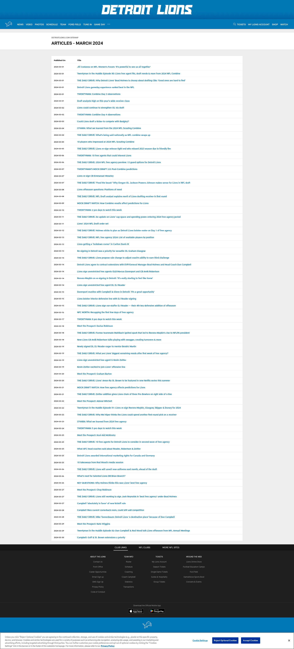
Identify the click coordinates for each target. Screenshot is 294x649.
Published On (59, 60)
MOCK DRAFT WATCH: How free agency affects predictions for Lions (111, 387)
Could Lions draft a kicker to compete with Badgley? (103, 121)
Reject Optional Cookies (225, 640)
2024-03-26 (59, 469)
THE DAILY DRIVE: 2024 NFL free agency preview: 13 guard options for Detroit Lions (119, 162)
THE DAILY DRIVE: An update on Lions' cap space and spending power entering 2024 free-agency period (129, 217)
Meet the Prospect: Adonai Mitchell (94, 401)
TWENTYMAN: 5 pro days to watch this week (99, 428)
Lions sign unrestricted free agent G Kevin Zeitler (101, 360)
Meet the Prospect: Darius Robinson (95, 326)
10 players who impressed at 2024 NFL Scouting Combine (105, 141)
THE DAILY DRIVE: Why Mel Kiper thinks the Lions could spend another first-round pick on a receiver (127, 414)
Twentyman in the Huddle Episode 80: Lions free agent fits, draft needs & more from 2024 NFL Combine (128, 73)
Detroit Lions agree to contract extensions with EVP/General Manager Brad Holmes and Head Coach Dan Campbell (134, 264)
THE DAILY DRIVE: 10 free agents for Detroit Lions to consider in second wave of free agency (123, 442)
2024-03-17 (59, 319)
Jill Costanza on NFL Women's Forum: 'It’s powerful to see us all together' (114, 66)
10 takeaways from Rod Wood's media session (100, 462)
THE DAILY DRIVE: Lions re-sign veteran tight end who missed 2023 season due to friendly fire (124, 148)
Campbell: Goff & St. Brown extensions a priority (101, 537)
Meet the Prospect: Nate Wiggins (93, 524)
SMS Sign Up (97, 582)
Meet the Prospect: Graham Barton (94, 373)
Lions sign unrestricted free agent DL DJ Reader (101, 285)
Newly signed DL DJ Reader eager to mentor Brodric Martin (106, 346)
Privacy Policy (98, 587)
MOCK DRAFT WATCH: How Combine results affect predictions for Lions (113, 203)
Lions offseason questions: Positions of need (99, 189)
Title (79, 60)
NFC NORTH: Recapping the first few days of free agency (105, 312)
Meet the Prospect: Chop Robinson (94, 489)
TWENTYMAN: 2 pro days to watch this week (99, 210)
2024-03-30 (59, 537)
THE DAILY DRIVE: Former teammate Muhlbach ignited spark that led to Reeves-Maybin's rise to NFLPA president (133, 332)
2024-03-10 (59, 210)
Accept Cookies (250, 640)
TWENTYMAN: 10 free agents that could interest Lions (104, 155)
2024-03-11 (59, 217)
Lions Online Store (194, 562)
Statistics (128, 582)
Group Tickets (159, 582)
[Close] (289, 640)
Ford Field (194, 572)
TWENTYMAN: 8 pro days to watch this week (99, 319)
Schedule (128, 567)
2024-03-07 (59, 169)
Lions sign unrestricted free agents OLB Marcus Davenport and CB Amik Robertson (118, 271)
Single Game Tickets (159, 572)
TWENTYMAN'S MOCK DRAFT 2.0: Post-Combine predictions (107, 169)
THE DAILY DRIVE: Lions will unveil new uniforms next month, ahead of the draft (117, 469)
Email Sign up (98, 577)
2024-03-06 (59, 155)
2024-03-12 (59, 230)
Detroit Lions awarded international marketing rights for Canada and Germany (116, 455)
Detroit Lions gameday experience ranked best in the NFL (105, 87)
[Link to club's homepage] (8, 24)
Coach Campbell (129, 577)
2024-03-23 (59, 421)
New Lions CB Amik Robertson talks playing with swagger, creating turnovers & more (119, 339)
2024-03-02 (59, 108)
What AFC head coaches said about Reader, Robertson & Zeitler (109, 448)
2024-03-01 (59, 67)
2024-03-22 (59, 401)
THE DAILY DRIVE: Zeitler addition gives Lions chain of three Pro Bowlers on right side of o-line (124, 394)
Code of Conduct (98, 592)
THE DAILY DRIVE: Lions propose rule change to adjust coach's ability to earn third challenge (123, 257)
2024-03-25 (59, 435)
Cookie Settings (200, 640)
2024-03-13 (59, 237)
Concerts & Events (194, 582)
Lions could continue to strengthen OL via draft (100, 107)
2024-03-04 (59, 128)
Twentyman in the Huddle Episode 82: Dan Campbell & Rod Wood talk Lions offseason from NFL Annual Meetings (133, 530)
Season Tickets (159, 567)
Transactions (128, 587)
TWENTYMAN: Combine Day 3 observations (98, 94)
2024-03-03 (59, 121)
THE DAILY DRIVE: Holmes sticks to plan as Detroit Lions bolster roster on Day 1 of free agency (124, 230)
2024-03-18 (59, 326)
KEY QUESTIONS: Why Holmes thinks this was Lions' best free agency (112, 483)
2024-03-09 (59, 203)
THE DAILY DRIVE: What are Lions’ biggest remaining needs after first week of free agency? (122, 353)
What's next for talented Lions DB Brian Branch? (101, 476)
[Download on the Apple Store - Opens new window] (136, 611)
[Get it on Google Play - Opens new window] (157, 612)
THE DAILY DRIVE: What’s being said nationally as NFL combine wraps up (113, 135)
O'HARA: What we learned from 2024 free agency (101, 421)
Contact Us (97, 562)
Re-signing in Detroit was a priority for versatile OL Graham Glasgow (111, 251)
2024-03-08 (59, 189)
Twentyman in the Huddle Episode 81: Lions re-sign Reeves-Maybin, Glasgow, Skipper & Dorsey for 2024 (129, 407)
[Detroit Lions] (147, 625)
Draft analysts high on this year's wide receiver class (103, 101)
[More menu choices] (108, 24)
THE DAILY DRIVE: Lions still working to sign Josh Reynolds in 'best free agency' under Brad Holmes (127, 496)
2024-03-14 (59, 258)
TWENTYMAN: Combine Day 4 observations (98, 114)
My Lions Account (159, 562)
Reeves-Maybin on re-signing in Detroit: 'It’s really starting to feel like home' (115, 278)
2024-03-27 (59, 490)
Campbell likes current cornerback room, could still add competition (110, 510)
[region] (147, 640)
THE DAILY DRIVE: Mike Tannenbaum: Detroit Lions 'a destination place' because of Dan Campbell (126, 517)
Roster (128, 562)
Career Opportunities (97, 572)
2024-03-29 (59, 524)
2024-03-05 (59, 142)
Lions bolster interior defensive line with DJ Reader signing (106, 298)
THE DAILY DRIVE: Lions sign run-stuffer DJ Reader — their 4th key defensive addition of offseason (126, 305)
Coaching (129, 572)
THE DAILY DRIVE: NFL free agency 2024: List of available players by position (115, 237)
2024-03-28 (59, 510)
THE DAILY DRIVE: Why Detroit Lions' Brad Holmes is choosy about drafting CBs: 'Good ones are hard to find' (131, 80)
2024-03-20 (59, 374)
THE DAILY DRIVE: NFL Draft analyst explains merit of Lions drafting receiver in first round (122, 196)
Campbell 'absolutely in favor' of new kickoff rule (101, 503)
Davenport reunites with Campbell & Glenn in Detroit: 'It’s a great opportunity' (116, 291)
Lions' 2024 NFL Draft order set (92, 223)
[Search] (234, 24)
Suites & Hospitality (159, 577)
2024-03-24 (59, 428)
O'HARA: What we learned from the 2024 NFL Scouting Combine (109, 128)
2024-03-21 (59, 387)
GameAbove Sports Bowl (194, 577)
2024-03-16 (59, 312)
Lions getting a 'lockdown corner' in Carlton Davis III (103, 244)
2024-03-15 (59, 292)
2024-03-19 (59, 346)
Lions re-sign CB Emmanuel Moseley (95, 176)
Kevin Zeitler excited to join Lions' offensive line (101, 367)
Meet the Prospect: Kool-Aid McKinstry (96, 435)
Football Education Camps (194, 567)
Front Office (98, 567)
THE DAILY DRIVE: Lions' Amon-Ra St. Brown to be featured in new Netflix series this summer (123, 380)
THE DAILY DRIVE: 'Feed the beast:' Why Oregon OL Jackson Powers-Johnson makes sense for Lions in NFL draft (133, 182)
